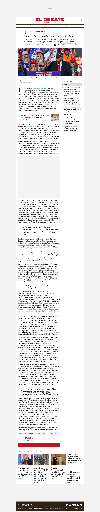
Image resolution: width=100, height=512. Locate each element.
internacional (47, 26)
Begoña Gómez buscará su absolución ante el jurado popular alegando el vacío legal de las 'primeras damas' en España (72, 102)
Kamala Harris (31, 126)
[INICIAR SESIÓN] (82, 20)
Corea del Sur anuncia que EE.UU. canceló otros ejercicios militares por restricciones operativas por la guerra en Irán (41, 474)
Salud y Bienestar (73, 26)
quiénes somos (21, 508)
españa (29, 26)
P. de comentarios (63, 508)
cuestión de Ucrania (46, 343)
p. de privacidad (48, 508)
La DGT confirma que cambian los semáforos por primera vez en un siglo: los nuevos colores (72, 120)
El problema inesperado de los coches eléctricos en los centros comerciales (72, 128)
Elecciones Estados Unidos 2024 (28, 439)
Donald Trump (40, 89)
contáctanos (29, 508)
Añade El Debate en (65, 44)
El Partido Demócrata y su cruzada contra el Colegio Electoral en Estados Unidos (34, 116)
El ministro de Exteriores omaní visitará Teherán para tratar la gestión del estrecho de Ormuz (58, 472)
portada (25, 26)
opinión (40, 26)
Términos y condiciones (38, 508)
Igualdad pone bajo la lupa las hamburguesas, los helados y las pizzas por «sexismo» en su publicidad (72, 111)
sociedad (54, 26)
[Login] (82, 20)
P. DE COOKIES (55, 508)
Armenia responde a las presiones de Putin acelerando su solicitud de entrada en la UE (25, 472)
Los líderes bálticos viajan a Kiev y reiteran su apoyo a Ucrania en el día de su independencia (73, 476)
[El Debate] (50, 20)
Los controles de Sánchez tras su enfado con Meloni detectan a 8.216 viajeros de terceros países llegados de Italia (73, 91)
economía (35, 26)
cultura (60, 26)
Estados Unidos (28, 433)
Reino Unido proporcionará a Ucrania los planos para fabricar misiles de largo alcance (74, 459)
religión (65, 26)
